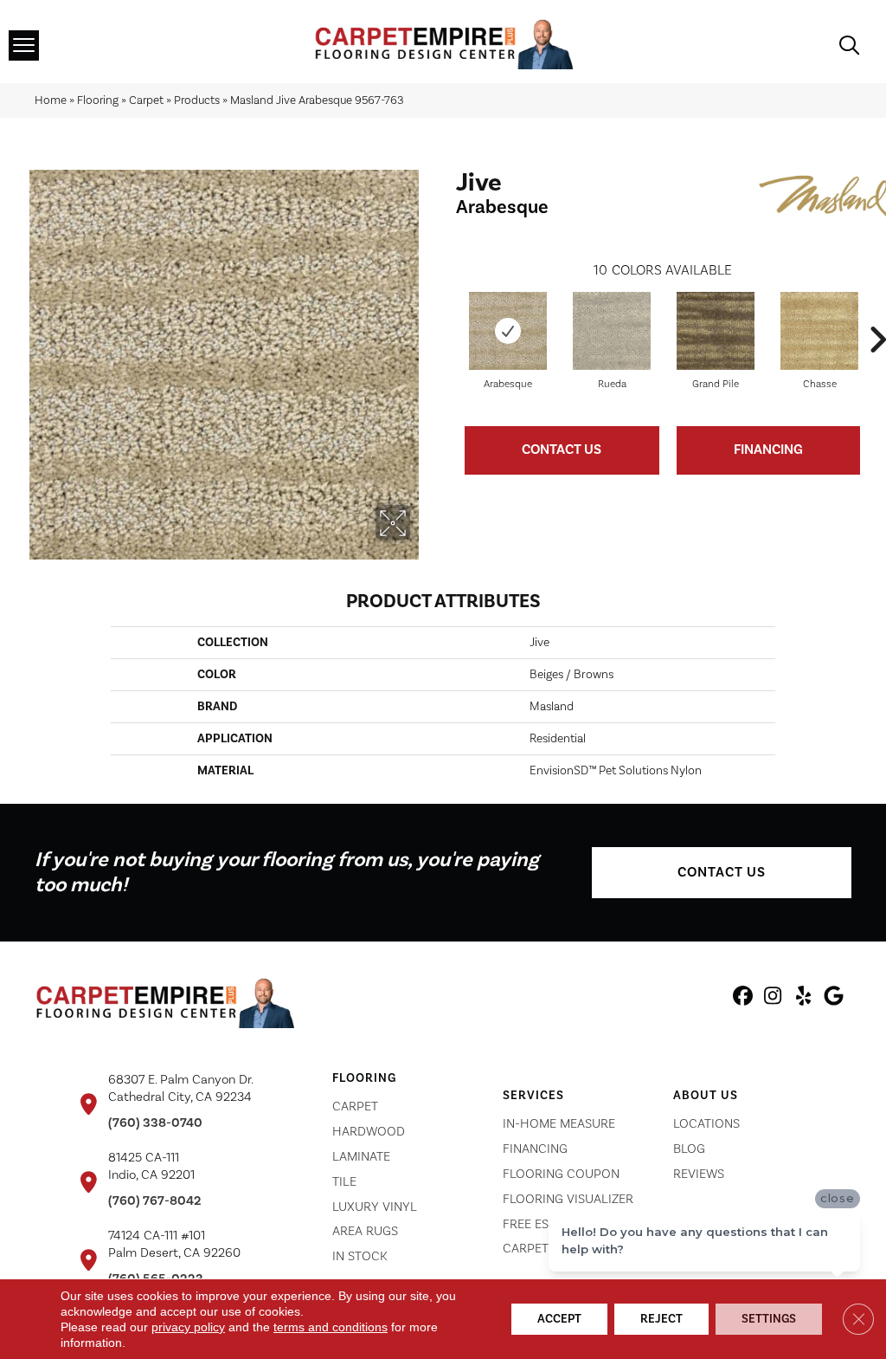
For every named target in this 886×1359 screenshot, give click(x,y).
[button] (721, 872)
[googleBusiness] (833, 999)
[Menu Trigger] (24, 45)
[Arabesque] (508, 331)
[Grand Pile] (715, 331)
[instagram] (773, 999)
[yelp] (803, 999)
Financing (768, 449)
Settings (769, 1319)
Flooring (98, 100)
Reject (661, 1319)
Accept (559, 1319)
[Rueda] (611, 331)
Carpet (146, 100)
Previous (447, 313)
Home (51, 100)
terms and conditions (330, 1327)
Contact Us (561, 449)
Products (197, 100)
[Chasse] (819, 331)
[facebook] (742, 999)
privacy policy (188, 1327)
